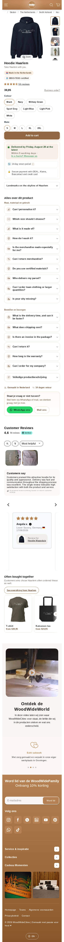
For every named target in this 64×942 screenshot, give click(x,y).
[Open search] (7, 443)
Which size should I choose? (29, 219)
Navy (20, 102)
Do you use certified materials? (30, 268)
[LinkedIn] (36, 820)
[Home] (4, 12)
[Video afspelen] (32, 672)
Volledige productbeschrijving (30, 377)
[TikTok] (18, 830)
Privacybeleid (12, 915)
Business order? (52, 90)
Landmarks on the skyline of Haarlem (27, 185)
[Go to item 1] (13, 458)
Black (9, 102)
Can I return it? (21, 346)
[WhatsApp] (8, 830)
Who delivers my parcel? (27, 278)
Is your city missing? (24, 299)
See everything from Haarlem (21, 590)
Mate (6, 122)
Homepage (10, 910)
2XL (39, 128)
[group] (26, 37)
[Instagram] (8, 820)
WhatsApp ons (22, 410)
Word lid (51, 800)
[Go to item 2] (30, 458)
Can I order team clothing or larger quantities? (32, 288)
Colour (7, 96)
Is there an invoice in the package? (32, 337)
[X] (27, 820)
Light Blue (28, 109)
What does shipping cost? (27, 327)
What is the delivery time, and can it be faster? (33, 317)
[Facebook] (18, 820)
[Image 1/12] (55, 21)
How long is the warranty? (28, 356)
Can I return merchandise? (28, 259)
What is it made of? (23, 228)
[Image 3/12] (55, 52)
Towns (22, 910)
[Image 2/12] (55, 31)
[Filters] (15, 443)
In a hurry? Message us (24, 156)
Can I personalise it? (24, 209)
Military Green (36, 102)
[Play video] (55, 41)
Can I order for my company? (29, 366)
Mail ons (41, 410)
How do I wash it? (23, 238)
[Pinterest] (55, 820)
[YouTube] (46, 820)
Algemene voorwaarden (41, 910)
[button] (11, 84)
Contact (26, 915)
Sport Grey (12, 109)
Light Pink (45, 109)
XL (30, 128)
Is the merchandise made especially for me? (33, 248)
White (9, 115)
